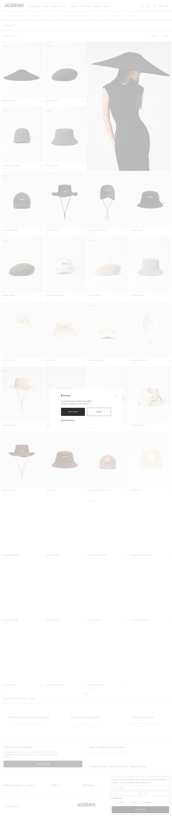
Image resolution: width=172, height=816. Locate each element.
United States (73, 412)
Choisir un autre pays (67, 420)
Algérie (99, 412)
